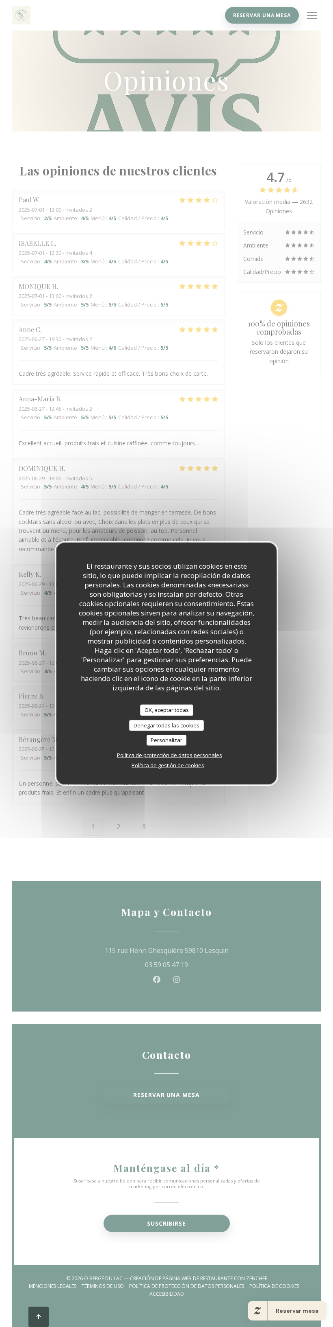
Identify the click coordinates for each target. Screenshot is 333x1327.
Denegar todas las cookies (166, 725)
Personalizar (166, 740)
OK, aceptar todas (167, 710)
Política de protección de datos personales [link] (169, 754)
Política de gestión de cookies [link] (168, 765)
